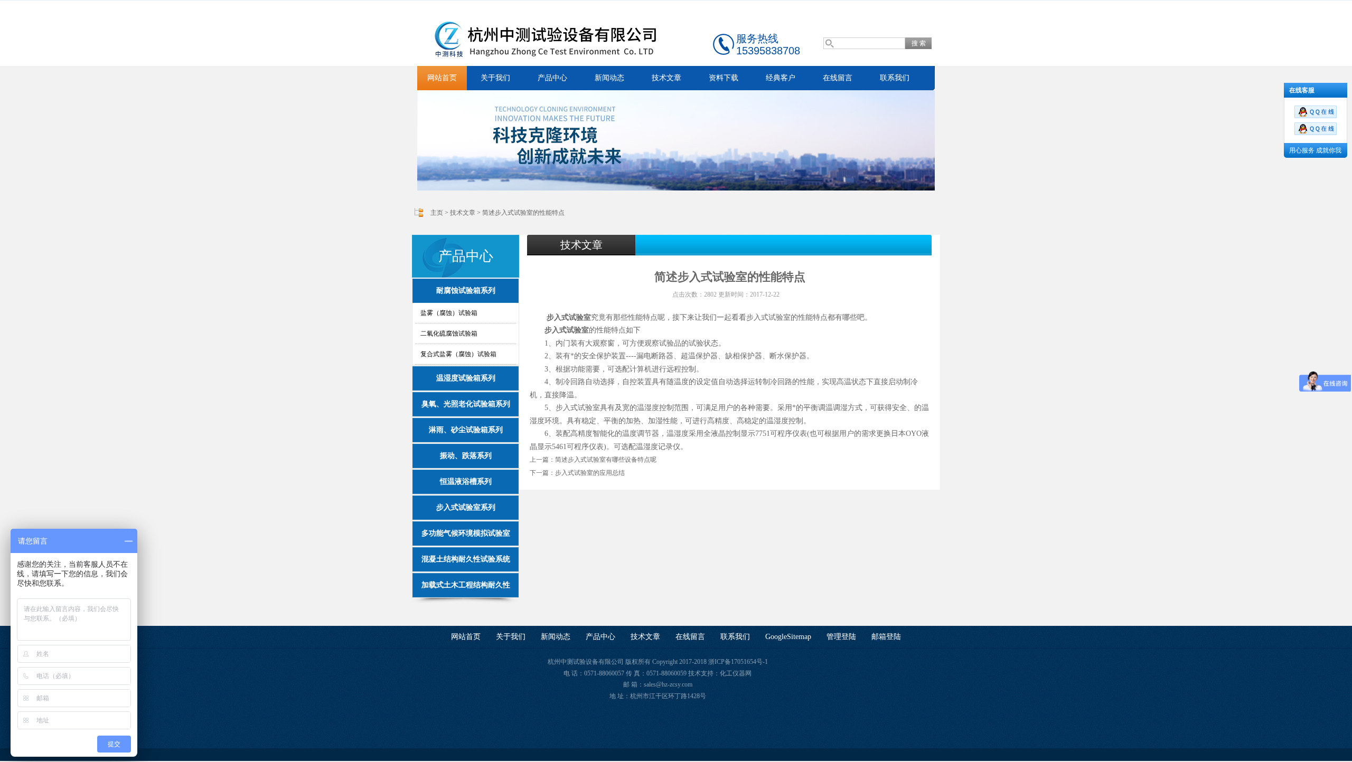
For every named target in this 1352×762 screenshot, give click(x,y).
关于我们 (495, 78)
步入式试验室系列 (465, 507)
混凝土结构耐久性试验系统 (465, 559)
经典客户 (780, 78)
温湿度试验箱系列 (465, 378)
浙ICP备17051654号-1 (738, 661)
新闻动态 (609, 78)
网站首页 (442, 78)
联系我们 (894, 78)
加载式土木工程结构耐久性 (465, 585)
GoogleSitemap (788, 637)
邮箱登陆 (886, 637)
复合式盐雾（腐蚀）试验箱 (458, 354)
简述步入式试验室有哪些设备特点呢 (605, 459)
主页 (436, 212)
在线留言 (837, 78)
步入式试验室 (569, 317)
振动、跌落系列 (466, 456)
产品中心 (552, 78)
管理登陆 (841, 637)
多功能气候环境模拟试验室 (465, 533)
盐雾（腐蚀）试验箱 (448, 313)
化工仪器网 (736, 673)
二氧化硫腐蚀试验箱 (448, 333)
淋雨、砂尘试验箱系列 (466, 430)
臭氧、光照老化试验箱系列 (465, 404)
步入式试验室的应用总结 (590, 473)
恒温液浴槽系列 (466, 481)
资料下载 (723, 78)
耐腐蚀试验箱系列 (465, 290)
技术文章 (666, 78)
